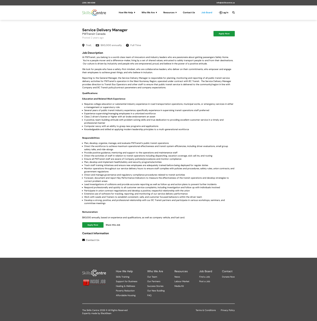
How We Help (126, 12)
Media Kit (179, 286)
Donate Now (228, 276)
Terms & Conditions (206, 310)
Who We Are (148, 12)
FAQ (149, 295)
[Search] (233, 12)
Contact (227, 271)
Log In (225, 12)
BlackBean (106, 313)
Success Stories (155, 286)
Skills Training (122, 276)
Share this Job (113, 225)
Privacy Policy (228, 310)
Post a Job (204, 281)
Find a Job (204, 276)
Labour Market (181, 281)
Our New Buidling (156, 290)
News (177, 276)
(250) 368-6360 (88, 2)
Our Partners (153, 281)
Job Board (206, 12)
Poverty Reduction (125, 290)
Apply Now (224, 33)
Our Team (152, 276)
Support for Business (126, 281)
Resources (168, 12)
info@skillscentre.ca (225, 2)
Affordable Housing (126, 295)
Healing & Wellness (125, 286)
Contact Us (189, 12)
